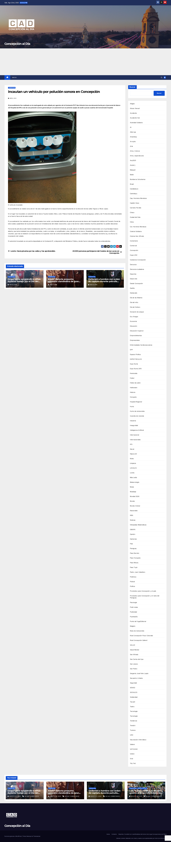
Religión (132, 626)
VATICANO (134, 749)
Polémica (133, 577)
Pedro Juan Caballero (137, 572)
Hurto (132, 406)
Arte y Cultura (135, 151)
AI (130, 127)
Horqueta (133, 397)
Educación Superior (137, 331)
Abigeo (132, 104)
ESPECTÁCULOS (136, 359)
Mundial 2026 (134, 496)
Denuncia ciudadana (137, 269)
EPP (131, 350)
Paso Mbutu (134, 563)
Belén (132, 175)
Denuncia (133, 264)
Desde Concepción (136, 283)
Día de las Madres (136, 298)
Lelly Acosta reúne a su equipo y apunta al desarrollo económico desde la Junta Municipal (146, 792)
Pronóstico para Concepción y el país (143, 591)
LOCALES (133, 468)
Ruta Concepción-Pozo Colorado (141, 635)
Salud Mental (134, 650)
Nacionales (134, 510)
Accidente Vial (135, 118)
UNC (131, 735)
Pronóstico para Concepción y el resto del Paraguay (144, 597)
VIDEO (132, 754)
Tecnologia (134, 711)
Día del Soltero (135, 307)
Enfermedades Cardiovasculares (141, 345)
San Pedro (133, 669)
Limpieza (133, 463)
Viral (131, 759)
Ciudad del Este (135, 217)
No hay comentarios (32, 796)
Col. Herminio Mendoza (138, 227)
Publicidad (133, 612)
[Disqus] (64, 316)
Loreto (132, 473)
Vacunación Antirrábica (138, 740)
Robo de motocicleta (137, 631)
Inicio (14, 77)
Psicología (133, 602)
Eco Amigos (134, 316)
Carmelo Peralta (135, 208)
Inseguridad (134, 425)
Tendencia (133, 721)
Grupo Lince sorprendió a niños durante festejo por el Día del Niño (24, 281)
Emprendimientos (136, 335)
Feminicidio (133, 373)
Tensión (132, 725)
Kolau (132, 458)
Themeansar (36, 836)
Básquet (132, 170)
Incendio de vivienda (137, 416)
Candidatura (134, 189)
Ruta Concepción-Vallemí (138, 640)
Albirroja (133, 132)
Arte (131, 146)
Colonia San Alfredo (137, 236)
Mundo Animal (135, 506)
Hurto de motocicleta (137, 411)
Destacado (133, 293)
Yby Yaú (133, 763)
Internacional (134, 435)
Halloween (133, 387)
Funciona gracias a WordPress (13, 836)
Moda (132, 487)
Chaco (132, 212)
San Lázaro (134, 664)
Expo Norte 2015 (136, 369)
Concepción (12, 87)
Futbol (132, 378)
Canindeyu (133, 193)
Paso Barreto (134, 553)
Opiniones (133, 539)
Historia (132, 392)
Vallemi (132, 744)
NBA (131, 515)
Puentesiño (134, 617)
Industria (133, 421)
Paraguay (133, 548)
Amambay (133, 137)
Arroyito (133, 141)
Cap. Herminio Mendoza (138, 198)
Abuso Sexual (135, 108)
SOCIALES (133, 692)
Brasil (132, 184)
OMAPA (132, 529)
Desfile (132, 288)
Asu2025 (133, 160)
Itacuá (132, 449)
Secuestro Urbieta (136, 678)
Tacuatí (132, 702)
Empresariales (135, 340)
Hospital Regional (136, 402)
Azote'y (132, 165)
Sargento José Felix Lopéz (139, 673)
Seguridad (133, 683)
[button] (161, 77)
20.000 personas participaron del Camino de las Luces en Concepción (95, 252)
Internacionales (135, 440)
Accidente (133, 113)
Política (132, 586)
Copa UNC (133, 255)
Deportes (133, 274)
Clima (132, 222)
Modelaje (133, 492)
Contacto (114, 834)
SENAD (132, 688)
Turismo (133, 730)
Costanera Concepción (138, 260)
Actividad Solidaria (136, 122)
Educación (133, 326)
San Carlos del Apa (136, 659)
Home (108, 834)
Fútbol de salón (135, 383)
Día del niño (134, 302)
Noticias (132, 520)
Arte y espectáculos (137, 156)
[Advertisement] (85, 61)
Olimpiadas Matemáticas (138, 525)
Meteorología (134, 482)
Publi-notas (134, 607)
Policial (132, 581)
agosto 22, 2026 (15, 796)
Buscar (132, 87)
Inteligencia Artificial (137, 430)
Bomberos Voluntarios (137, 179)
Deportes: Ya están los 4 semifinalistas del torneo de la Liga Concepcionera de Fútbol (143, 834)
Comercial (133, 246)
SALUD (132, 645)
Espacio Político (135, 354)
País (131, 544)
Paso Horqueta (135, 558)
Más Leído (133, 477)
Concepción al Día (17, 44)
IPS (131, 444)
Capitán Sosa (134, 203)
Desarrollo (133, 279)
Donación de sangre (137, 312)
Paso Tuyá (133, 567)
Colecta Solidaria (136, 231)
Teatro (132, 706)
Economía (133, 321)
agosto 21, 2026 (55, 796)
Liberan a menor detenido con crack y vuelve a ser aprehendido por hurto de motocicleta (141, 838)
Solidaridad (134, 697)
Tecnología (134, 716)
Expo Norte (134, 364)
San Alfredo (134, 654)
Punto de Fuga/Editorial (138, 621)
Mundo (132, 501)
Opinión (132, 534)
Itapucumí (133, 454)
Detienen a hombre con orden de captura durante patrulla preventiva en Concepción (104, 281)
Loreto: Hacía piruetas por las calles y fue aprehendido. (33, 251)
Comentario (134, 241)
